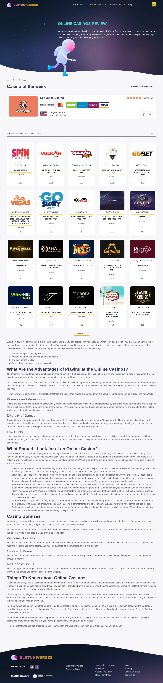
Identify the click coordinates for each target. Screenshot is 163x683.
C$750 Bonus (142, 266)
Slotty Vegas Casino (20, 212)
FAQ (127, 665)
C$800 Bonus (20, 266)
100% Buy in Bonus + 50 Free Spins (20, 313)
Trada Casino (81, 212)
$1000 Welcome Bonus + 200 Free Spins (143, 313)
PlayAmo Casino (112, 212)
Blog (130, 4)
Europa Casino (81, 307)
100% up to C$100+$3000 (51, 312)
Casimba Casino (112, 261)
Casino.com (51, 261)
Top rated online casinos (141, 86)
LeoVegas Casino (52, 97)
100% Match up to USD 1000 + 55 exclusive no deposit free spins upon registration (20, 220)
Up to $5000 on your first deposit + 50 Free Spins (112, 268)
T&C (20, 183)
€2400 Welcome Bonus (81, 312)
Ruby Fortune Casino (143, 261)
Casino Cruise (143, 307)
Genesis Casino (142, 212)
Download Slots (73, 669)
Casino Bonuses (132, 672)
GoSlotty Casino (51, 212)
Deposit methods (103, 675)
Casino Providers (103, 672)
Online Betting (115, 4)
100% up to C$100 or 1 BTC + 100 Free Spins (112, 218)
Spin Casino (20, 165)
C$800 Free (143, 217)
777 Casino (112, 307)
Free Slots (78, 4)
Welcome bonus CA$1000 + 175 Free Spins (142, 172)
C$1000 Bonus (20, 170)
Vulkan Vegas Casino (81, 165)
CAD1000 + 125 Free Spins (81, 171)
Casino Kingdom (112, 165)
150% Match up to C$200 (81, 266)
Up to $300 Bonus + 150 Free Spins (81, 218)
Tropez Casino (51, 307)
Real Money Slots (74, 666)
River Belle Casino (20, 261)
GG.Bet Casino (142, 165)
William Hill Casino (20, 307)
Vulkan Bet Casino (51, 165)
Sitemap (128, 668)
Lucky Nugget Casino (81, 261)
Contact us (130, 675)
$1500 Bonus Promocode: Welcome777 (112, 314)
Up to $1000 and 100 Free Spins (51, 171)
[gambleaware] (20, 676)
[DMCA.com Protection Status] (45, 676)
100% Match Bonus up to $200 (112, 171)
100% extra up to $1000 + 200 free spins (51, 267)
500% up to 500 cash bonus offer (51, 218)
